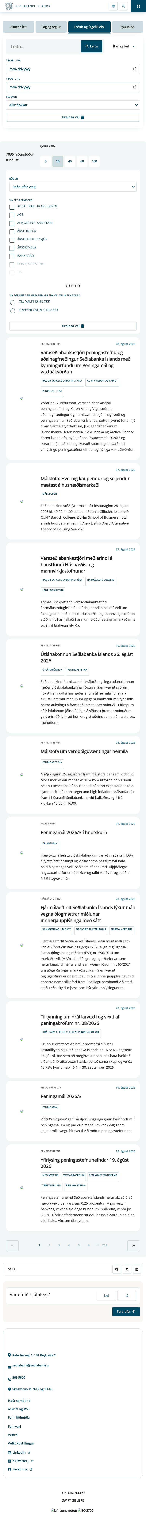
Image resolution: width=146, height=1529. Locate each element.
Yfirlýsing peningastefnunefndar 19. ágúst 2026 (85, 1163)
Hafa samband (19, 1401)
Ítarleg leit (121, 46)
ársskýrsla (26, 247)
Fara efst (124, 1311)
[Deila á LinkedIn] (137, 1269)
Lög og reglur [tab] (51, 27)
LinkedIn (19, 1452)
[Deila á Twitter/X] (127, 1269)
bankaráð (25, 256)
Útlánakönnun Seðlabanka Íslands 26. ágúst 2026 (87, 657)
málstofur (49, 493)
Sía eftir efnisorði (21, 200)
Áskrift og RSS (19, 1409)
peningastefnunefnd (103, 1175)
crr (20, 288)
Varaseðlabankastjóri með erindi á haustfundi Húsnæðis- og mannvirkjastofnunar (76, 564)
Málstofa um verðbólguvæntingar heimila (84, 751)
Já (127, 1295)
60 (82, 161)
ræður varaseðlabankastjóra (62, 380)
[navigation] (138, 6)
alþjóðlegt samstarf (35, 223)
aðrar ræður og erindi (37, 206)
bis (19, 272)
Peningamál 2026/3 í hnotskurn (74, 832)
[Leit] (123, 6)
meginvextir (50, 1175)
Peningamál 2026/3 (61, 1096)
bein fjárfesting (31, 264)
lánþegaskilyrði (53, 590)
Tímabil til (13, 78)
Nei (106, 1295)
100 (94, 161)
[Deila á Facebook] (116, 1269)
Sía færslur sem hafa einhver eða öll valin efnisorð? (44, 295)
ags (20, 214)
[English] (113, 6)
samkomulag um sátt (56, 929)
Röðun (13, 178)
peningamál (50, 1107)
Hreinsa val (71, 117)
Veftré (13, 1435)
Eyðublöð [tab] (127, 27)
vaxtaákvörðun (73, 1175)
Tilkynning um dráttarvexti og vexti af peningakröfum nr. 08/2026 (80, 1019)
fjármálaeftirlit (122, 929)
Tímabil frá (13, 60)
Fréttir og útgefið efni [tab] (89, 27)
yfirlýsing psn (51, 1185)
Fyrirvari (14, 1426)
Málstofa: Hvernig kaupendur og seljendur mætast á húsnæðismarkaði (85, 481)
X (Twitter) (21, 1461)
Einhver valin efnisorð (38, 310)
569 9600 (18, 1377)
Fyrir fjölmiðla (19, 1417)
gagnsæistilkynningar (91, 929)
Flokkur (11, 96)
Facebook (20, 1469)
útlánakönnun (52, 669)
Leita (94, 46)
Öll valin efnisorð (35, 301)
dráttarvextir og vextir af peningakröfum (70, 1032)
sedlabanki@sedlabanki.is (30, 1365)
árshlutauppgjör (32, 239)
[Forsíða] (41, 6)
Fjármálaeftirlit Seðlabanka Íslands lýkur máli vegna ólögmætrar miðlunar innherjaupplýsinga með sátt (88, 913)
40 (70, 161)
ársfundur (26, 231)
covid (22, 280)
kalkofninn (49, 843)
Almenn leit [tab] (18, 27)
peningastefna (52, 391)
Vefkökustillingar (21, 1443)
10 (58, 161)
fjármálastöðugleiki (100, 579)
